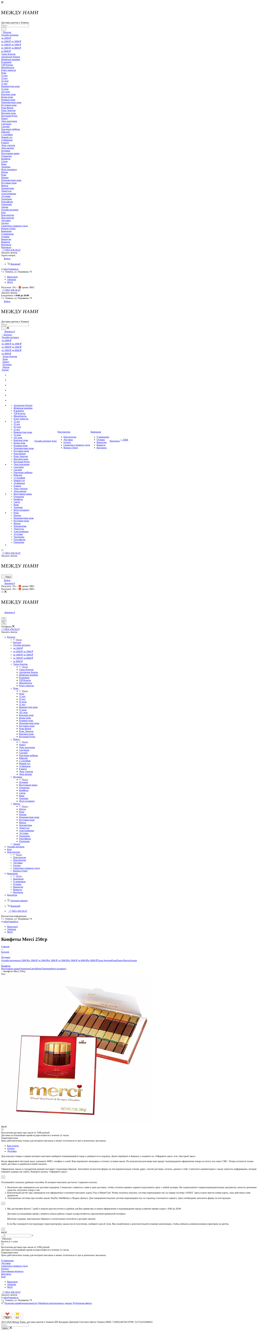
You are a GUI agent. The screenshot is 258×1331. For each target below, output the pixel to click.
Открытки (24, 968)
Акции (133, 960)
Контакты (6, 1274)
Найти (5, 1328)
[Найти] (3, 29)
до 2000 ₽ (23, 960)
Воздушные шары (10, 968)
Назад (19, 639)
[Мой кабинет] (2, 615)
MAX (10, 282)
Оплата (11, 1148)
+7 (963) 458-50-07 (11, 250)
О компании (7, 1260)
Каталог (17, 642)
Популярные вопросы (12, 1271)
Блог (3, 1276)
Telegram (11, 279)
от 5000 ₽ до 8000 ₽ (78, 960)
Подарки (23, 782)
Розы (21, 693)
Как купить (13, 1145)
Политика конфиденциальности (20, 1303)
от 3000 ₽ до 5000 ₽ (58, 960)
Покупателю (19, 857)
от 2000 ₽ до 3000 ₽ (38, 960)
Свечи (33, 968)
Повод (22, 744)
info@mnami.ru (10, 269)
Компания (18, 879)
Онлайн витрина (9, 960)
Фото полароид (58, 968)
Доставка (12, 1151)
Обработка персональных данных (55, 1303)
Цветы (22, 809)
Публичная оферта (82, 1303)
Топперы (46, 968)
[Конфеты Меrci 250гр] (75, 1123)
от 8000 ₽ (92, 960)
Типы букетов (26, 669)
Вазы (39, 968)
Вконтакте (12, 277)
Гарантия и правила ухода (14, 1266)
